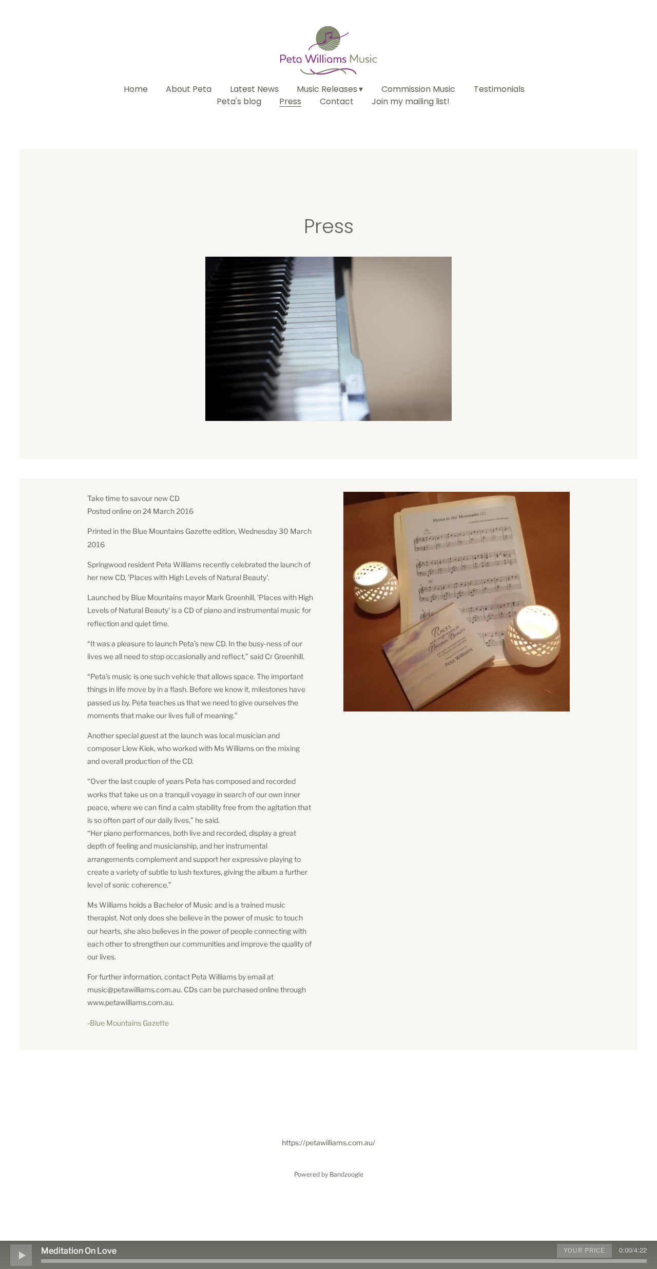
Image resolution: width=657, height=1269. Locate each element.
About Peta (188, 89)
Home (136, 89)
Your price (584, 1250)
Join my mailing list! (411, 102)
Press (290, 102)
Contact (337, 102)
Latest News (254, 89)
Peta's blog (239, 102)
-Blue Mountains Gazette (128, 1022)
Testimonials (499, 89)
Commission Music (418, 89)
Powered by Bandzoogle (328, 1174)
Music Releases (327, 89)
